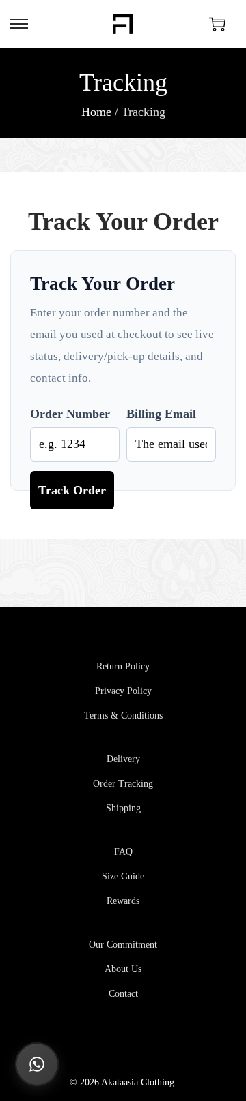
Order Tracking (123, 784)
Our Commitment (123, 944)
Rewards (123, 901)
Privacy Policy (123, 691)
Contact (123, 994)
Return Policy (123, 666)
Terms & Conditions (123, 715)
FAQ (123, 852)
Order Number (70, 414)
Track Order (72, 490)
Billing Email (161, 414)
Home (96, 112)
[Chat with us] (36, 1064)
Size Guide (123, 876)
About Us (123, 969)
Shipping (123, 808)
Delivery (123, 759)
